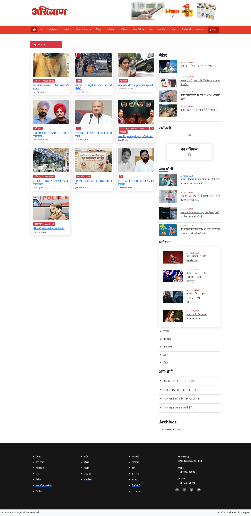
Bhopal (186, 470)
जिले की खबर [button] (82, 30)
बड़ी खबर (53, 30)
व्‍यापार (173, 30)
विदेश (98, 30)
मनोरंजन (123, 30)
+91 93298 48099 (186, 472)
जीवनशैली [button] (137, 30)
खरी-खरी (110, 30)
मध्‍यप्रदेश (67, 30)
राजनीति (162, 30)
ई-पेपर (213, 30)
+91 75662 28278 (186, 483)
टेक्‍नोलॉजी (186, 30)
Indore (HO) (190, 459)
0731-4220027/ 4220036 (190, 461)
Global (199, 30)
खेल (151, 30)
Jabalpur (186, 481)
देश (42, 30)
